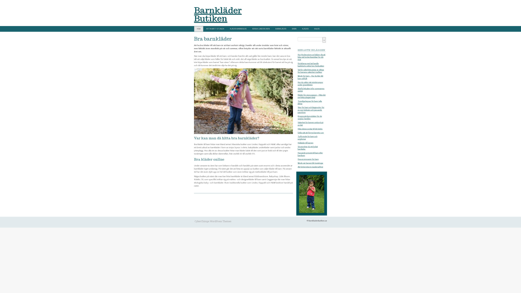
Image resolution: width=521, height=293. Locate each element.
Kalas (317, 29)
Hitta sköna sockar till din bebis (310, 129)
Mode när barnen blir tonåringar (310, 163)
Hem (199, 29)
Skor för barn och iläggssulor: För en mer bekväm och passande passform (311, 110)
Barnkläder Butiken (218, 14)
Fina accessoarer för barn (308, 159)
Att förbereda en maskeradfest (310, 167)
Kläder (305, 29)
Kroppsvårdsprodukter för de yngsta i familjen (310, 117)
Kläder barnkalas (238, 29)
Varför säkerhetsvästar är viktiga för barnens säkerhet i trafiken (311, 71)
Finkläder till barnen (305, 143)
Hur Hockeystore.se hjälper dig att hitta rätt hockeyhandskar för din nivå (311, 57)
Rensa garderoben (261, 29)
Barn (294, 29)
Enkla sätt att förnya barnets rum (311, 133)
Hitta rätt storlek (215, 29)
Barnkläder (280, 29)
